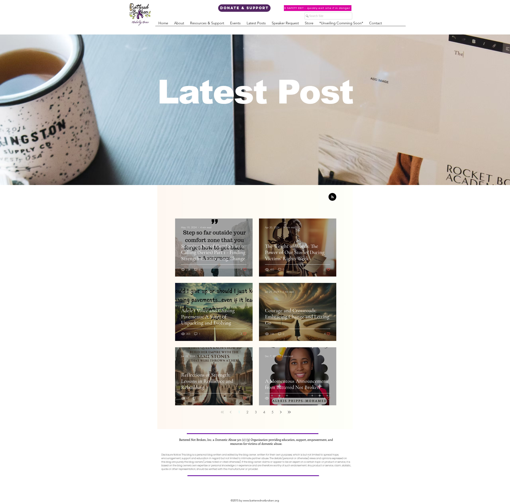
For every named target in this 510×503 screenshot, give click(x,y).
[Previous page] (230, 412)
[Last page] (289, 412)
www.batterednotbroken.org (261, 500)
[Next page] (280, 412)
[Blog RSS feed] (332, 197)
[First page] (222, 412)
